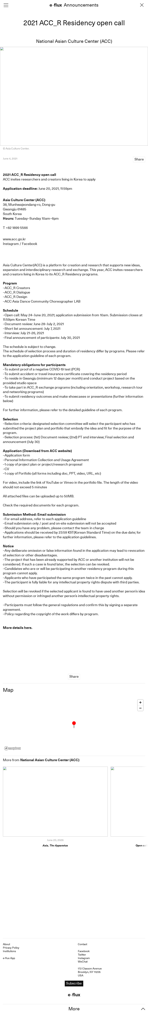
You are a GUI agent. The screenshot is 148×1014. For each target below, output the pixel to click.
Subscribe (74, 515)
